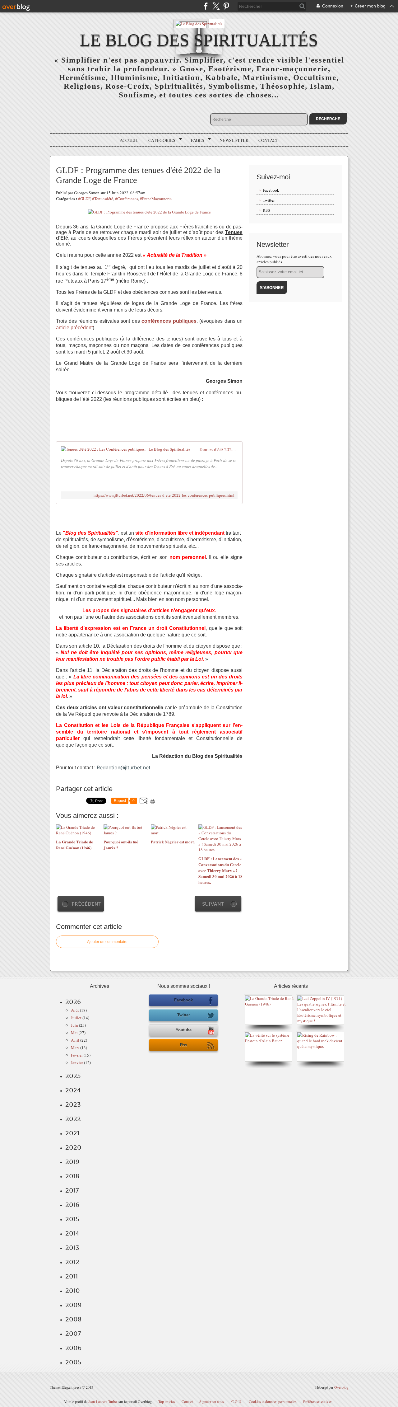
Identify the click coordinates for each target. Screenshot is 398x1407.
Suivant (213, 904)
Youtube (184, 1030)
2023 (73, 1104)
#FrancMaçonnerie (156, 198)
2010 (72, 1290)
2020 (73, 1147)
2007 (73, 1333)
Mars (75, 1047)
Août (75, 1010)
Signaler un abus (212, 1401)
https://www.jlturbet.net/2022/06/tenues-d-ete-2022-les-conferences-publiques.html (164, 495)
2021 (72, 1133)
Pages (195, 140)
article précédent (74, 327)
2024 (73, 1090)
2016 (72, 1204)
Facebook (271, 190)
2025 (73, 1076)
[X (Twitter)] (216, 6)
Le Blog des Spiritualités (199, 39)
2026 (73, 1002)
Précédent (86, 904)
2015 (72, 1219)
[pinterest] (226, 6)
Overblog (341, 1387)
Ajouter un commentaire (107, 942)
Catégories (159, 140)
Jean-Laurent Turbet (103, 1401)
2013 (72, 1247)
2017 (72, 1190)
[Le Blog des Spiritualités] (199, 23)
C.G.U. (236, 1401)
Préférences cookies (317, 1401)
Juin (74, 1025)
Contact (268, 140)
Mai (74, 1032)
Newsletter (234, 140)
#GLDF (84, 198)
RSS (266, 210)
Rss (183, 1045)
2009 (73, 1305)
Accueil (129, 140)
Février (77, 1055)
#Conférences (126, 198)
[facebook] (206, 6)
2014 (72, 1233)
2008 (73, 1319)
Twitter (269, 200)
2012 (72, 1262)
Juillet (76, 1017)
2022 (73, 1119)
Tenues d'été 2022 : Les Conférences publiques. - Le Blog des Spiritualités (218, 449)
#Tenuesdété (102, 198)
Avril (75, 1040)
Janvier (77, 1062)
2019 (72, 1161)
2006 (73, 1348)
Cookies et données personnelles (273, 1401)
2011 (71, 1276)
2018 (72, 1176)
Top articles (166, 1401)
